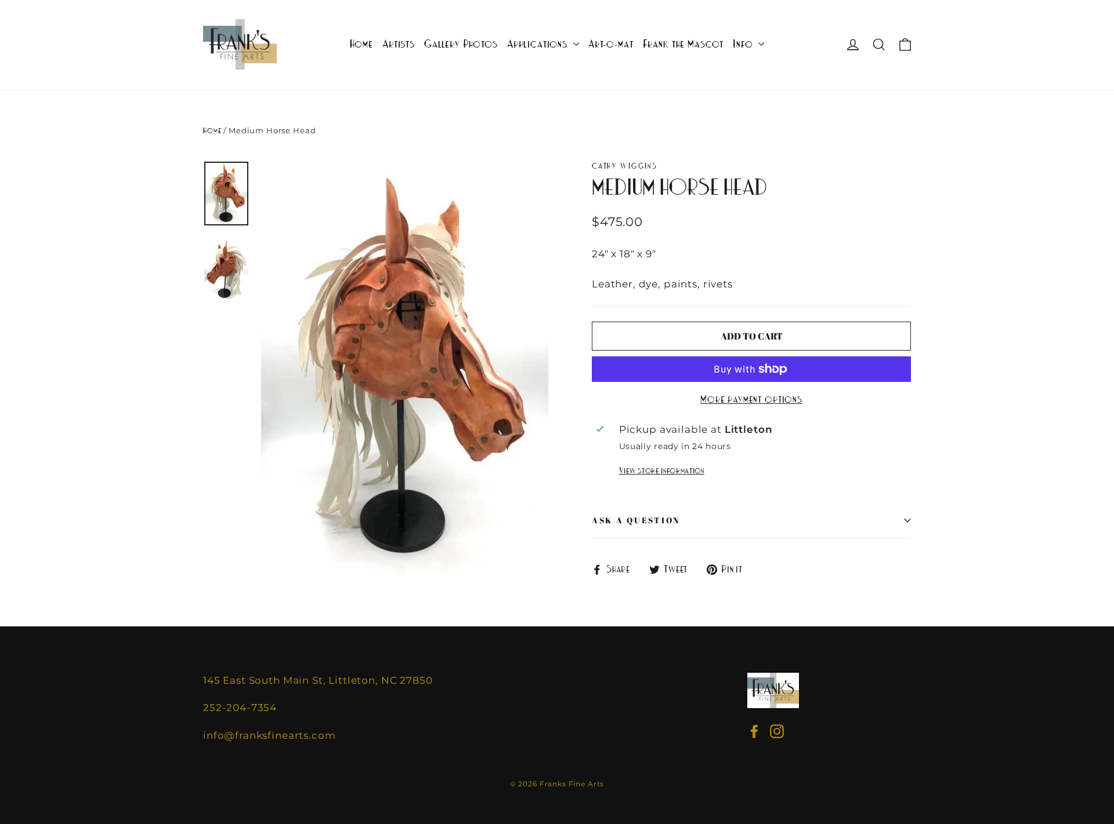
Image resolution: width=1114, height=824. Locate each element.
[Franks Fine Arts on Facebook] (754, 731)
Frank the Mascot (683, 44)
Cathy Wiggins (624, 166)
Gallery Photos (461, 44)
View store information (661, 470)
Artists (398, 44)
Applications (538, 44)
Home (361, 44)
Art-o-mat (611, 44)
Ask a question (636, 520)
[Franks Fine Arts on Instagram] (777, 731)
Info (744, 44)
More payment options (751, 399)
